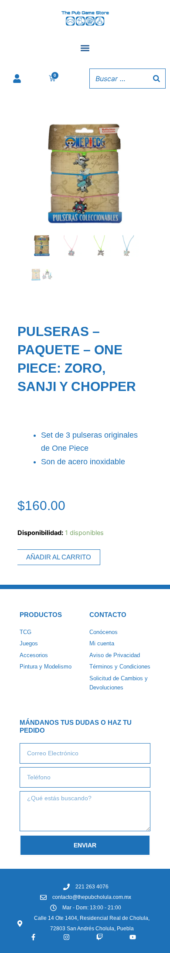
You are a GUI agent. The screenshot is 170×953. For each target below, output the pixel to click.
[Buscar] (156, 78)
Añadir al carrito (58, 557)
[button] (85, 48)
